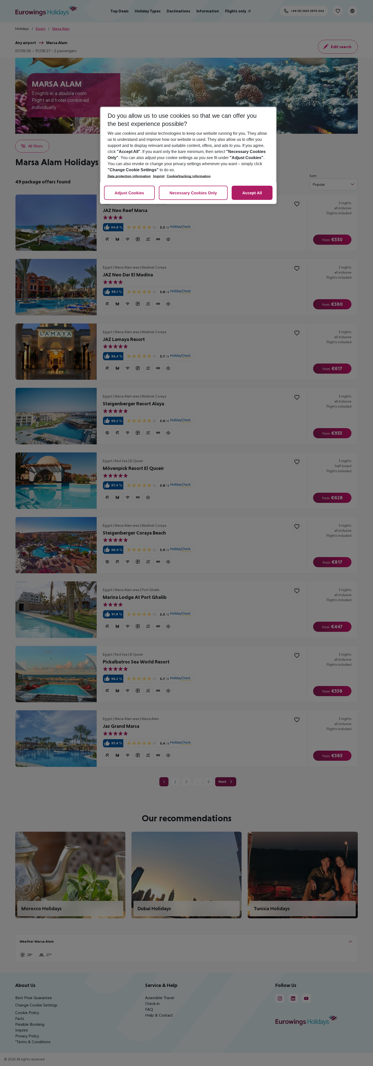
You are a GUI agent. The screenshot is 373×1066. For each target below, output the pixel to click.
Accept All (252, 193)
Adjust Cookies (129, 193)
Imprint (158, 176)
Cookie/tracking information (189, 176)
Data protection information (129, 176)
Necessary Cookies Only (193, 193)
